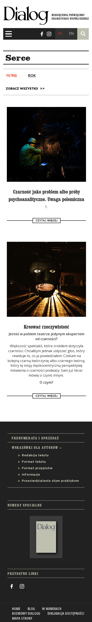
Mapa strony (22, 618)
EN (71, 33)
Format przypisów (37, 468)
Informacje (31, 474)
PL (60, 33)
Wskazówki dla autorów (35, 447)
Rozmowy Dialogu (26, 613)
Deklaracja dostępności (65, 613)
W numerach (51, 608)
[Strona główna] (46, 14)
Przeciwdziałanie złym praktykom (50, 480)
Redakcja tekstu (35, 455)
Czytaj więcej (47, 220)
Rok (32, 75)
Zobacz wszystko (22, 88)
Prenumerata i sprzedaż (35, 438)
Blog (31, 608)
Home (16, 608)
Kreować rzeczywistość (46, 327)
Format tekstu (34, 461)
